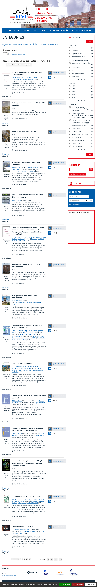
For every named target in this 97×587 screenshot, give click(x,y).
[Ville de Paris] (32, 572)
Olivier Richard (16, 169)
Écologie (35, 44)
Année (72, 83)
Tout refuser (78, 584)
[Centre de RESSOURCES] (21, 14)
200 (60, 559)
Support (73, 45)
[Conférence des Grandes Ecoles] (46, 572)
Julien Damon (40, 403)
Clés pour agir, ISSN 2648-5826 (28, 503)
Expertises (21, 241)
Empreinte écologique (47, 44)
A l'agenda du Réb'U (60, 30)
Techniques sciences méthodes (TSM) (26, 103)
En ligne (55, 77)
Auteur (72, 104)
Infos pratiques (83, 30)
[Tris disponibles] (4, 65)
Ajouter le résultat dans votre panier (18, 65)
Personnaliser (90, 584)
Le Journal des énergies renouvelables (26, 461)
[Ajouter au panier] (50, 72)
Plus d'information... (20, 93)
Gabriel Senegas (33, 167)
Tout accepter (65, 584)
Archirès (5, 44)
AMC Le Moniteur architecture (23, 195)
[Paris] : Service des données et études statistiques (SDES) (28, 337)
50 (51, 559)
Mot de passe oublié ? (74, 204)
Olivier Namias (16, 200)
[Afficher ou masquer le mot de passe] (86, 200)
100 (56, 559)
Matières (15, 264)
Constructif (16, 396)
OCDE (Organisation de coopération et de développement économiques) (25, 367)
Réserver (5, 123)
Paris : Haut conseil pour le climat (22, 79)
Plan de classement (78, 60)
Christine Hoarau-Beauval (28, 531)
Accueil (8, 30)
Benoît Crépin (16, 301)
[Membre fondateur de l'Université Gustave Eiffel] (74, 572)
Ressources (23, 30)
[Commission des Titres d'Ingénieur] (60, 572)
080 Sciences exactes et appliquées (20, 44)
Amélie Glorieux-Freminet (28, 334)
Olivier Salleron (17, 401)
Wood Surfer (16, 132)
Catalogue (39, 30)
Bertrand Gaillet (17, 336)
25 (48, 559)
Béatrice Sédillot (28, 332)
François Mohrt (17, 167)
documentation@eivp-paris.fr (9, 575)
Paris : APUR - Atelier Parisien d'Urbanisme (27, 170)
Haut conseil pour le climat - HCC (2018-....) (25, 77)
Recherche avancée (77, 174)
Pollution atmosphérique (17, 54)
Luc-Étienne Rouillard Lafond (21, 529)
